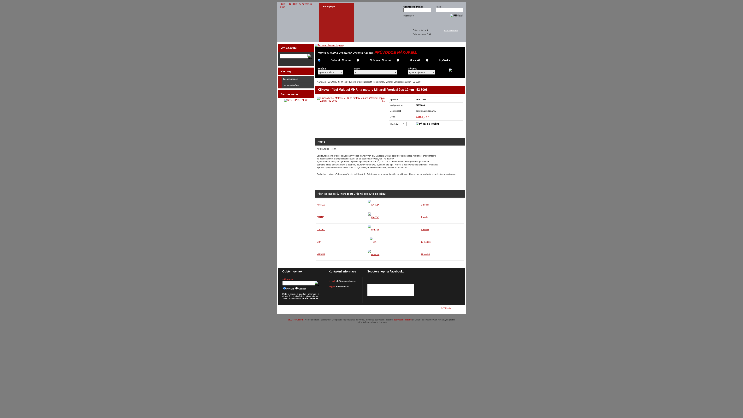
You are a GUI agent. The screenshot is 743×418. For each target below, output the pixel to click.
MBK (319, 242)
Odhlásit (302, 289)
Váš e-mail (287, 279)
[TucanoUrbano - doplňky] (329, 45)
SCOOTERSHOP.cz (337, 82)
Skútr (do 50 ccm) (341, 60)
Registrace (408, 16)
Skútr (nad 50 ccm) (380, 60)
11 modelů (425, 254)
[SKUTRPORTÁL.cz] (295, 100)
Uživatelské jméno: (413, 7)
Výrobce (412, 68)
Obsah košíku (451, 30)
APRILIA (321, 205)
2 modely (425, 205)
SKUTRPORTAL (295, 320)
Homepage (329, 6)
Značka (322, 68)
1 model (424, 217)
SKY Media (446, 308)
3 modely (425, 229)
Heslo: (439, 7)
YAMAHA (321, 254)
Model (357, 68)
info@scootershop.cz (346, 281)
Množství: (394, 124)
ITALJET (321, 229)
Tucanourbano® (290, 79)
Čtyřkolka (444, 60)
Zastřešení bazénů (403, 320)
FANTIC (320, 217)
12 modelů (426, 242)
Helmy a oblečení (291, 85)
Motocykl (415, 60)
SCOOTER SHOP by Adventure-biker (296, 5)
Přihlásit (290, 289)
